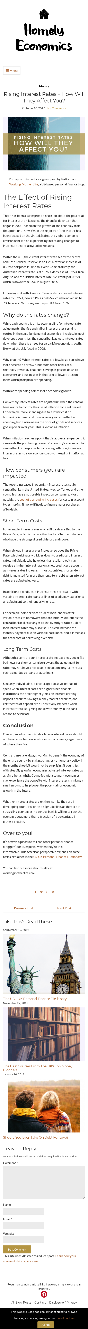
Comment (10, 1163)
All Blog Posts (21, 1302)
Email (7, 1219)
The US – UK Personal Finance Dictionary (35, 999)
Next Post (64, 908)
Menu (13, 70)
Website (9, 1233)
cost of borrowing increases (39, 499)
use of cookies (65, 1318)
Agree (46, 1324)
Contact (40, 1302)
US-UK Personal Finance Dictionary (57, 857)
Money (44, 86)
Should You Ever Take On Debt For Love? (35, 1137)
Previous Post (23, 908)
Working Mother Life (23, 184)
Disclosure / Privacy (63, 1302)
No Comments (56, 108)
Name (8, 1204)
